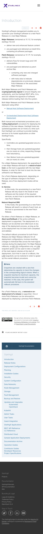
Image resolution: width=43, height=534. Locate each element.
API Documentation (8, 487)
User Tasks (8, 418)
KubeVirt (7, 410)
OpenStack (13, 407)
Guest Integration (11, 421)
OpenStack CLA (7, 504)
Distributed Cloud (11, 434)
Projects (4, 477)
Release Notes (9, 363)
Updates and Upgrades (13, 402)
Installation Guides (11, 374)
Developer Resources (12, 451)
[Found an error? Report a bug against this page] (40, 28)
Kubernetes (13, 404)
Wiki (3, 489)
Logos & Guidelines (8, 497)
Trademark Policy (7, 499)
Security (7, 377)
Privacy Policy (6, 502)
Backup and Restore (12, 398)
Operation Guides (11, 445)
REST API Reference (12, 428)
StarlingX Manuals (8, 484)
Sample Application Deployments (17, 438)
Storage (7, 391)
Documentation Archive (13, 441)
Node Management (11, 388)
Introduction (9, 359)
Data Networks (10, 384)
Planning (7, 370)
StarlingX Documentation (26, 346)
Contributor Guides (11, 448)
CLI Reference (9, 431)
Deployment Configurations (14, 366)
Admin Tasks (9, 414)
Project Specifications (12, 453)
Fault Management (11, 395)
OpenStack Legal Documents (26, 324)
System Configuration (12, 381)
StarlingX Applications (12, 425)
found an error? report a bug (16, 332)
